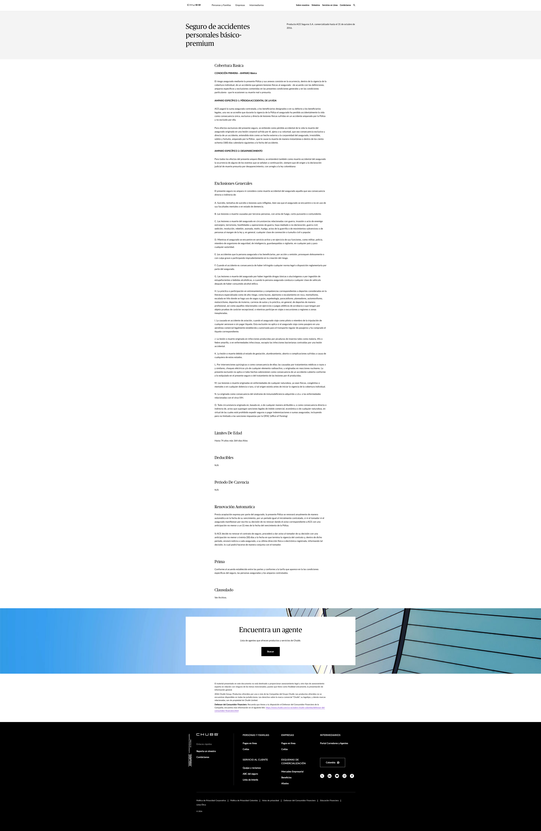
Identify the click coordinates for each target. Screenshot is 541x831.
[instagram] (344, 776)
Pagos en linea (250, 743)
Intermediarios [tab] (256, 5)
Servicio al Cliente (255, 760)
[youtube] (337, 776)
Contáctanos (345, 5)
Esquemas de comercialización (293, 762)
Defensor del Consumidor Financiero (300, 801)
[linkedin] (330, 776)
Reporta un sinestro (206, 751)
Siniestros (316, 5)
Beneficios (286, 777)
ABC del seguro (250, 774)
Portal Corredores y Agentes (334, 743)
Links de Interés (250, 780)
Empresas (287, 735)
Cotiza (246, 749)
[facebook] (352, 776)
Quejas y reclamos (252, 768)
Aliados (285, 783)
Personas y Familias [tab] (221, 5)
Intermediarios (330, 735)
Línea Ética (201, 805)
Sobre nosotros (302, 5)
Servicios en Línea (330, 5)
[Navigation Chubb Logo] (194, 5)
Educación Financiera (329, 801)
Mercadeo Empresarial (292, 772)
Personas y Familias (256, 735)
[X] (322, 776)
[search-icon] (354, 5)
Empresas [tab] (240, 5)
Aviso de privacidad (270, 801)
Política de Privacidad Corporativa (211, 801)
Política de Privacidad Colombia (244, 801)
